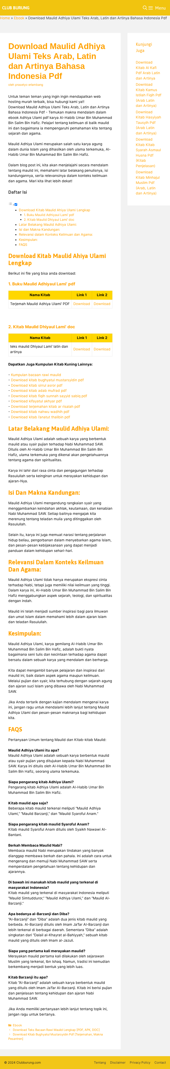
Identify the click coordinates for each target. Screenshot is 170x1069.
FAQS (23, 245)
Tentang (100, 1062)
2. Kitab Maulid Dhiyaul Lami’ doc (49, 220)
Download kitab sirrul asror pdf (36, 385)
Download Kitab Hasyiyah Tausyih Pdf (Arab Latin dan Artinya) (148, 122)
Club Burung (15, 7)
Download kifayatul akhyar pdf (36, 401)
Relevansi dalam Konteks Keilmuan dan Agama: (56, 234)
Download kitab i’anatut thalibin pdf (40, 417)
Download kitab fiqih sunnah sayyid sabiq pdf (49, 396)
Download (81, 304)
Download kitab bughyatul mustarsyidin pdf (47, 380)
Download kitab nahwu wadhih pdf (40, 412)
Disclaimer (118, 1062)
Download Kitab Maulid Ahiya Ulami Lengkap (54, 210)
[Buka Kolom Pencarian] (145, 8)
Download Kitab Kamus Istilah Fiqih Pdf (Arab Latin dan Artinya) (148, 95)
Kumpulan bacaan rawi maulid (36, 375)
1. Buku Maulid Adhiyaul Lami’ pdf (49, 215)
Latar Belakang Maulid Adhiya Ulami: (48, 224)
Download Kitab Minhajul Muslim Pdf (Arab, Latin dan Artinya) (148, 182)
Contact (160, 1062)
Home (5, 18)
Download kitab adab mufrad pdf (39, 391)
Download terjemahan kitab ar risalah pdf (45, 406)
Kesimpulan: (28, 240)
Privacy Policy (140, 1062)
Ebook (19, 18)
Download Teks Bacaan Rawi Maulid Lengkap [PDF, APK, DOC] (56, 1030)
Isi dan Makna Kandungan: (39, 229)
